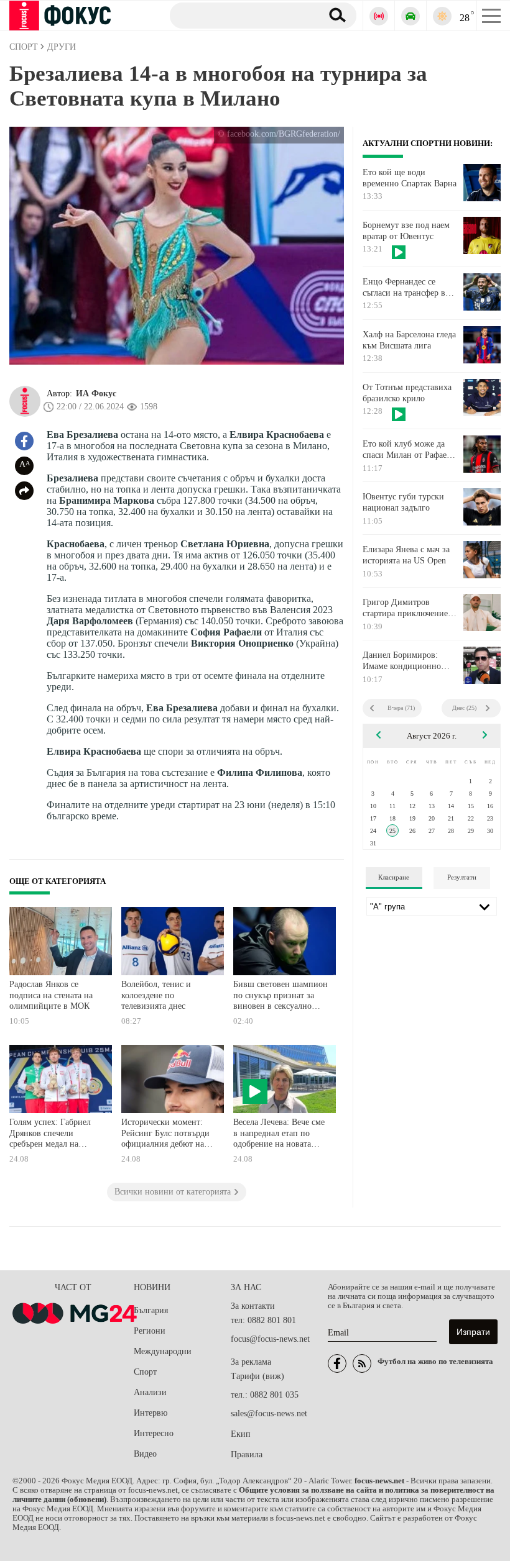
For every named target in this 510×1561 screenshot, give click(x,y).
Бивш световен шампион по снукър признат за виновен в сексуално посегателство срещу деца (280, 997)
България (151, 1310)
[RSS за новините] (362, 1363)
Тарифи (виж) (257, 1376)
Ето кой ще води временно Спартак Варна (410, 178)
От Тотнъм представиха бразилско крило (407, 393)
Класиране (393, 877)
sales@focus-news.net (269, 1413)
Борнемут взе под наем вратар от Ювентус (406, 231)
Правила (246, 1454)
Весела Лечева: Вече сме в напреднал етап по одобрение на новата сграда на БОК (279, 1134)
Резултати (461, 877)
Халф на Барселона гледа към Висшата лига (409, 340)
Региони (149, 1331)
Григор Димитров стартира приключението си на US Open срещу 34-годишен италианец (410, 608)
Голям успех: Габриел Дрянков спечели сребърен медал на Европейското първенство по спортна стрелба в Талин (52, 1134)
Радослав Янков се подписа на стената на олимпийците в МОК (51, 995)
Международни (163, 1351)
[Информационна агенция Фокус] (337, 1363)
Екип (241, 1434)
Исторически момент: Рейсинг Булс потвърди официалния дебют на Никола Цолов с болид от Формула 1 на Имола (168, 1134)
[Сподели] (24, 490)
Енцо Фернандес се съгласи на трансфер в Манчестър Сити (404, 287)
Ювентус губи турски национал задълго (403, 502)
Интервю (150, 1413)
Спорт (145, 1372)
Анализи (150, 1392)
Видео (145, 1454)
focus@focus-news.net (270, 1339)
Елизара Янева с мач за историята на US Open (406, 555)
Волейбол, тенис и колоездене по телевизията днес (156, 995)
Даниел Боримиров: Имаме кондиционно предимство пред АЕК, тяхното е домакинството (410, 660)
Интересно (154, 1433)
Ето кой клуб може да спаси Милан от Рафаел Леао (407, 449)
